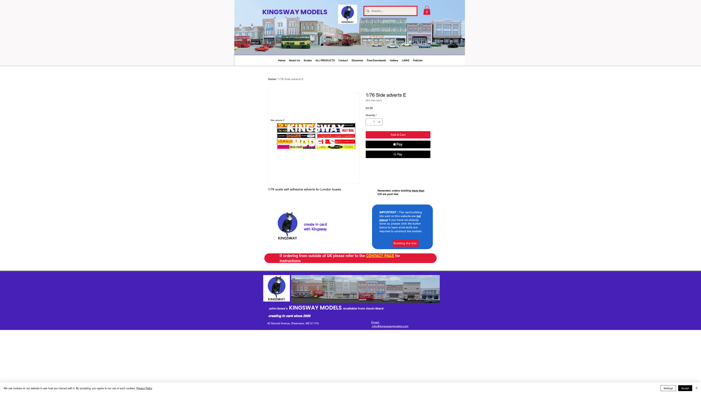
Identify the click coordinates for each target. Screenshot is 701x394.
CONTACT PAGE (380, 256)
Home (272, 79)
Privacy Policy (144, 388)
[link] (427, 10)
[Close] (696, 388)
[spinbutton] (374, 122)
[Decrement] (368, 122)
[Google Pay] (398, 154)
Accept (685, 388)
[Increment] (379, 122)
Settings (668, 388)
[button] (308, 60)
